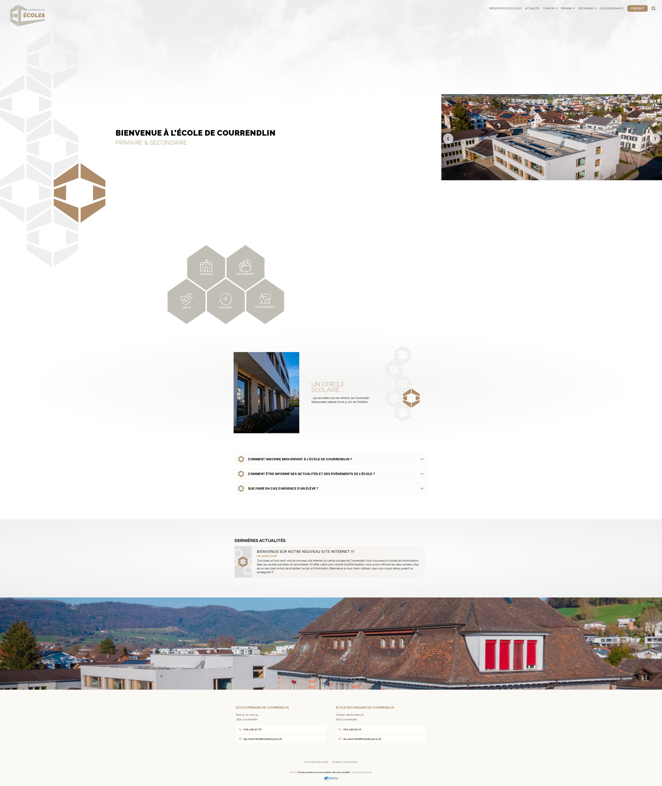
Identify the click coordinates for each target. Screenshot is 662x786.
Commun (548, 8)
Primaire (566, 8)
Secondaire (585, 8)
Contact (637, 8)
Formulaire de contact (316, 761)
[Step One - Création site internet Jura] (331, 778)
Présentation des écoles (505, 8)
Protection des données (345, 761)
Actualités (532, 8)
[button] (448, 138)
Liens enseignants (612, 8)
